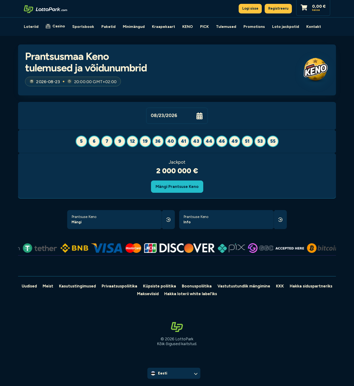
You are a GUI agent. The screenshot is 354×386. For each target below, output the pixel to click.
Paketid (108, 26)
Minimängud (134, 26)
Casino (58, 26)
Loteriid (31, 26)
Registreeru (278, 8)
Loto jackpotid (285, 26)
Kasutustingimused (77, 286)
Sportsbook (83, 26)
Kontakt (313, 26)
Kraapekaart (163, 26)
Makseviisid (148, 294)
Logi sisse (250, 8)
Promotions (254, 26)
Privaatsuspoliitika (119, 286)
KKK (280, 286)
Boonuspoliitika (197, 286)
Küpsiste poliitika (159, 286)
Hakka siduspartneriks (311, 286)
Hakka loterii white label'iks (190, 294)
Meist (48, 286)
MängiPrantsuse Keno (177, 186)
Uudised (29, 286)
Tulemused (226, 26)
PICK (204, 26)
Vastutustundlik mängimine (243, 286)
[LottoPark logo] (45, 8)
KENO (187, 26)
